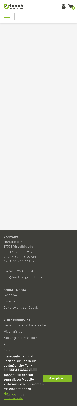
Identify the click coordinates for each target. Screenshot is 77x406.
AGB (7, 344)
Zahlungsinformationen (21, 338)
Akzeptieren (57, 378)
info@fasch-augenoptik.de (23, 277)
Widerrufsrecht (15, 331)
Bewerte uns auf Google (21, 307)
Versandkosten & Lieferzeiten (25, 325)
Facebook (11, 295)
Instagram (11, 301)
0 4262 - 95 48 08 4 (18, 271)
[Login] (63, 6)
